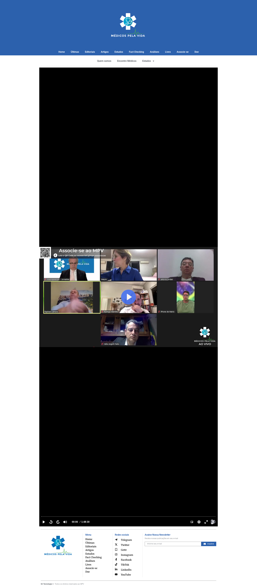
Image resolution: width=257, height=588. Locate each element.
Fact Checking (136, 51)
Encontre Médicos (126, 61)
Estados (146, 61)
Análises (154, 51)
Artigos (105, 51)
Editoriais (90, 51)
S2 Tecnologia (46, 584)
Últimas (75, 51)
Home (61, 51)
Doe (197, 51)
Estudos (119, 51)
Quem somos (104, 61)
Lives (168, 51)
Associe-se (183, 51)
